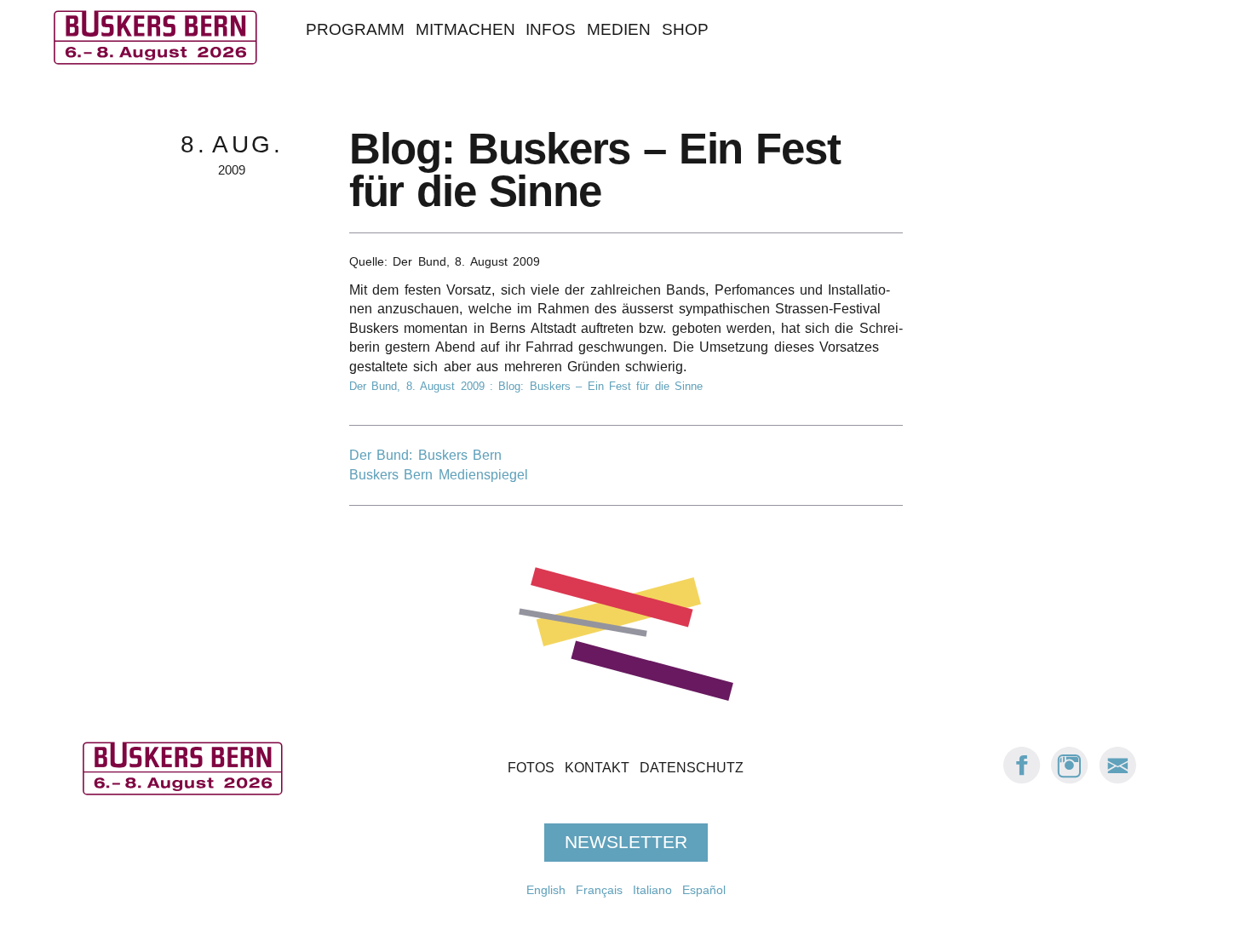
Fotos (531, 767)
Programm (355, 29)
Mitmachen (465, 29)
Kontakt (597, 767)
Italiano (652, 890)
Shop (685, 29)
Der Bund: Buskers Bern (425, 455)
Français (599, 890)
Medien (619, 29)
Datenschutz (692, 767)
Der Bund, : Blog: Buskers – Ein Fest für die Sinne (526, 386)
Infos (550, 29)
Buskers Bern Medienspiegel (438, 474)
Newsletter (626, 841)
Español (704, 890)
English (546, 890)
